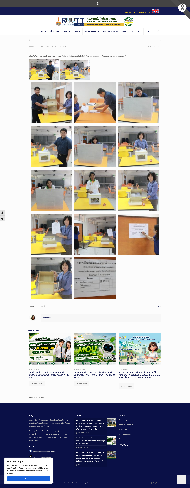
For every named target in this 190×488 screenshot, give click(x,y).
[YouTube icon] (154, 483)
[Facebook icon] (151, 483)
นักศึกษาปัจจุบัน (144, 12)
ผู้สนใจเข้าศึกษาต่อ (131, 12)
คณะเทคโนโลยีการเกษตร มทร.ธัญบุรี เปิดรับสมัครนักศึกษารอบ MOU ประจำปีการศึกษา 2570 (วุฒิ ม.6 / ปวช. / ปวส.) (94, 375)
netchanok (45, 46)
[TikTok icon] (156, 483)
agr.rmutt (51, 451)
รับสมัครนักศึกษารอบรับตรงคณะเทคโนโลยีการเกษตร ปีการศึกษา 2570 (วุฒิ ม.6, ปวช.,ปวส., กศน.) (49, 375)
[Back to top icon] (160, 481)
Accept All (28, 479)
